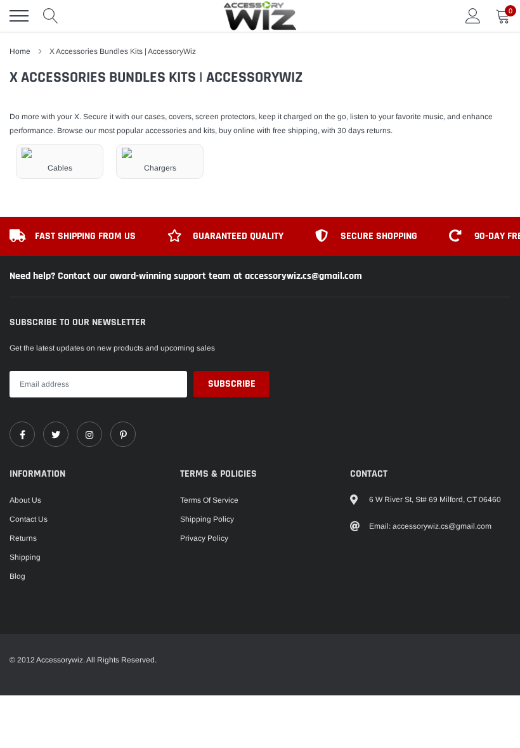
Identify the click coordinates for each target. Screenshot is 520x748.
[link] (22, 434)
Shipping (25, 557)
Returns (23, 538)
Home (20, 51)
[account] (473, 15)
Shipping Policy (207, 519)
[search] (50, 16)
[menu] (19, 15)
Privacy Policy (204, 538)
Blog (17, 576)
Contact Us (29, 519)
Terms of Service (209, 500)
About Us (25, 500)
